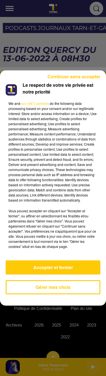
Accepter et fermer (53, 267)
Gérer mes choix (53, 287)
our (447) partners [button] (35, 103)
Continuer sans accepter (73, 76)
